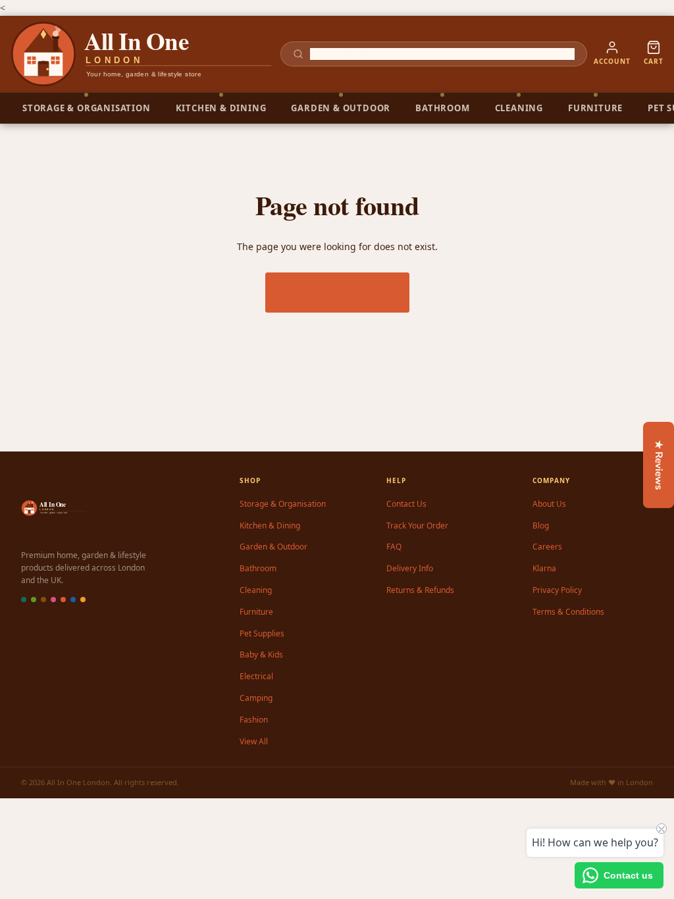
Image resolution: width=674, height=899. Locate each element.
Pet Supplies (262, 633)
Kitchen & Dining (270, 525)
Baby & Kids (261, 654)
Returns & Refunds (420, 590)
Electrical (256, 676)
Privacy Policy (557, 590)
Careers (547, 546)
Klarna (544, 568)
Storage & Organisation (283, 503)
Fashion (254, 719)
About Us (549, 503)
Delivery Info (409, 568)
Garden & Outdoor (273, 546)
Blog (540, 525)
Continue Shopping (337, 292)
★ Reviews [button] (658, 465)
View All (254, 741)
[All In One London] (142, 54)
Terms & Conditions (568, 611)
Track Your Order (417, 525)
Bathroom (258, 568)
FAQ (394, 546)
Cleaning (256, 590)
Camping (256, 698)
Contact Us (406, 503)
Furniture (256, 611)
